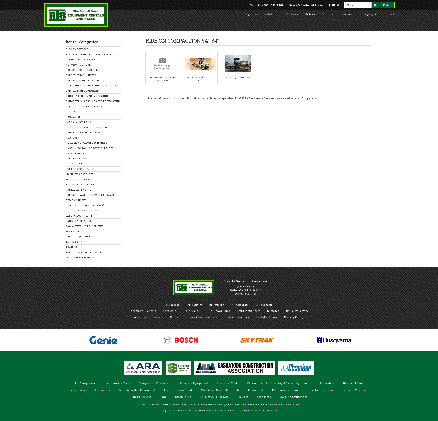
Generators (326, 383)
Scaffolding (183, 396)
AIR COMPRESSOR (77, 49)
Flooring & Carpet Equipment (291, 383)
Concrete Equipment (194, 383)
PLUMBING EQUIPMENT (81, 184)
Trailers (242, 396)
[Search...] (375, 5)
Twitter (197, 304)
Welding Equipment (293, 396)
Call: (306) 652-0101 (267, 5)
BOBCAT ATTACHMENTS (81, 75)
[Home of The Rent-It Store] (193, 296)
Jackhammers (81, 390)
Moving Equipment (250, 390)
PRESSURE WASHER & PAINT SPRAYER (90, 194)
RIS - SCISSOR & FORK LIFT (83, 210)
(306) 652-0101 (246, 293)
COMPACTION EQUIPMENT (83, 90)
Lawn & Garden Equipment (137, 390)
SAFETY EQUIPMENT (79, 215)
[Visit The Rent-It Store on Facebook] (329, 5)
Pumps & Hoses (141, 396)
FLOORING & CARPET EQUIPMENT (87, 127)
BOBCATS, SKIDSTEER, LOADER (85, 80)
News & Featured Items (203, 317)
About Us (140, 317)
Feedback (265, 304)
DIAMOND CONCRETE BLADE (84, 106)
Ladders (105, 390)
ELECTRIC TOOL (76, 111)
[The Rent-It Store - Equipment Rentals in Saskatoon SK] (76, 26)
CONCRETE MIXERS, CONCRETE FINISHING (93, 101)
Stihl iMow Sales (218, 311)
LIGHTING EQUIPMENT (80, 168)
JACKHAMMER (75, 153)
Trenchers (264, 396)
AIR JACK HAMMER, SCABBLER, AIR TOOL (92, 54)
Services (348, 14)
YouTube (218, 304)
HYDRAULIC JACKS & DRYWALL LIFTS (90, 148)
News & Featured (306, 5)
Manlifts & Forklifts (215, 390)
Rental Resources (237, 317)
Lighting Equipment (178, 390)
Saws (163, 396)
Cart (389, 5)
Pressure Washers (354, 390)
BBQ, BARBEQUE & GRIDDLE (83, 69)
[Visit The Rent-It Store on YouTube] (333, 5)
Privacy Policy (294, 317)
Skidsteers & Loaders (214, 396)
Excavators (254, 383)
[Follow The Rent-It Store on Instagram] (338, 5)
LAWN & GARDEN (76, 163)
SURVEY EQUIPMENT (79, 236)
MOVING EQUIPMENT (79, 179)
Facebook (175, 304)
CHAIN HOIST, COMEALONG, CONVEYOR (91, 85)
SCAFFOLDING (75, 231)
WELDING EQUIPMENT (80, 257)
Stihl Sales (289, 14)
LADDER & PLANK (77, 158)
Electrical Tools (228, 383)
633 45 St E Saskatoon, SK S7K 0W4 (245, 288)
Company (367, 14)
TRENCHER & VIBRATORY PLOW (86, 252)
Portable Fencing (322, 390)
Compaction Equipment (155, 383)
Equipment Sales (248, 311)
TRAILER (71, 247)
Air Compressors (86, 383)
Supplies (328, 14)
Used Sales (170, 311)
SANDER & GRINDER (78, 221)
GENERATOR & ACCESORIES (83, 132)
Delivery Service (297, 311)
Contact (388, 14)
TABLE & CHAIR (75, 241)
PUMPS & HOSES (76, 200)
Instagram (241, 304)
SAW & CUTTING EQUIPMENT (84, 226)
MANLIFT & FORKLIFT (80, 174)
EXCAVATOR (73, 116)
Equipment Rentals (142, 311)
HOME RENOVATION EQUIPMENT (87, 142)
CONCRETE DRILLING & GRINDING (87, 96)
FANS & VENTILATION (80, 121)
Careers (158, 317)
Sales (309, 14)
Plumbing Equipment (287, 390)
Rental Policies (266, 317)
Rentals (260, 14)
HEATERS (72, 137)
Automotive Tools (118, 383)
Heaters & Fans (353, 383)
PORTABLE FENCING (78, 189)
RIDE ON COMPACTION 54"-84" (85, 205)
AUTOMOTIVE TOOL (78, 64)
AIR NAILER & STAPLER (80, 59)
